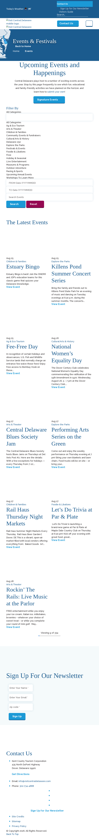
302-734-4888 (27, 786)
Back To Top (12, 834)
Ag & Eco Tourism (15, 341)
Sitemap (16, 821)
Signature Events (47, 99)
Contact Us (62, 4)
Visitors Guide (66, 11)
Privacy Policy (19, 826)
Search (14, 204)
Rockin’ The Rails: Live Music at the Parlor (27, 596)
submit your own (55, 91)
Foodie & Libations (61, 504)
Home (16, 51)
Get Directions (21, 774)
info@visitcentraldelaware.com (35, 781)
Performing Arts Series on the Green (70, 436)
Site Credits (18, 816)
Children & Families (16, 261)
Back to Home (23, 46)
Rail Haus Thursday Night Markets (24, 516)
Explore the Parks (60, 261)
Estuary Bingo (22, 266)
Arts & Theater (13, 424)
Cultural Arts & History (62, 341)
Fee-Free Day (22, 346)
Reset (33, 204)
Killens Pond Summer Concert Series (71, 273)
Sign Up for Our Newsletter (74, 8)
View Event (13, 286)
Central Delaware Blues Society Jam (26, 436)
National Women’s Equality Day (66, 353)
